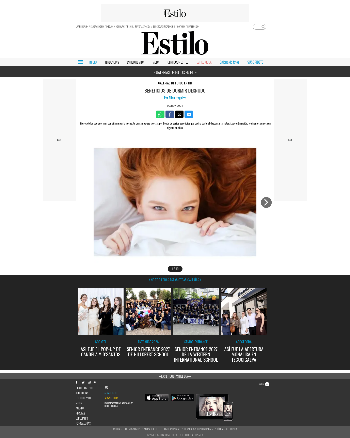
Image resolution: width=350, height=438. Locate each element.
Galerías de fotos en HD (175, 82)
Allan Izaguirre (177, 97)
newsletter (111, 398)
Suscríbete (111, 392)
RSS (106, 387)
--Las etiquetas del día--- (175, 376)
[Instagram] (89, 381)
